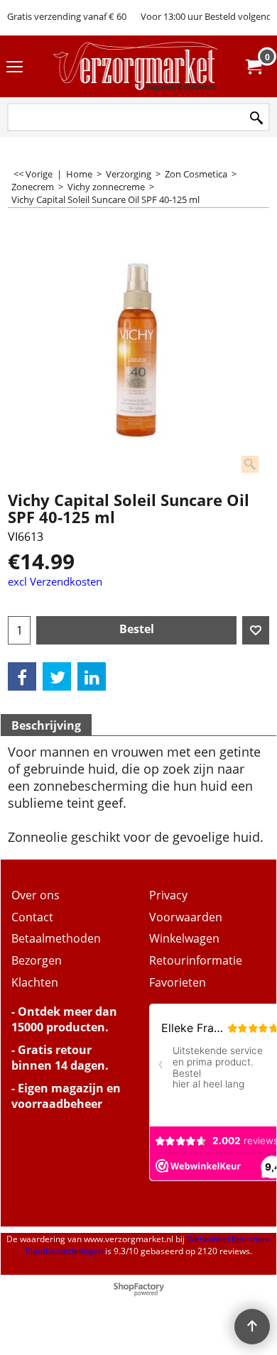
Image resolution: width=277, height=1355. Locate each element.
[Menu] (14, 67)
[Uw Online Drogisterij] (135, 66)
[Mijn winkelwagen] (253, 66)
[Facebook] (22, 676)
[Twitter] (57, 676)
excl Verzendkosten (55, 581)
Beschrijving (46, 725)
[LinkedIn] (91, 676)
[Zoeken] (256, 118)
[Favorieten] (255, 630)
